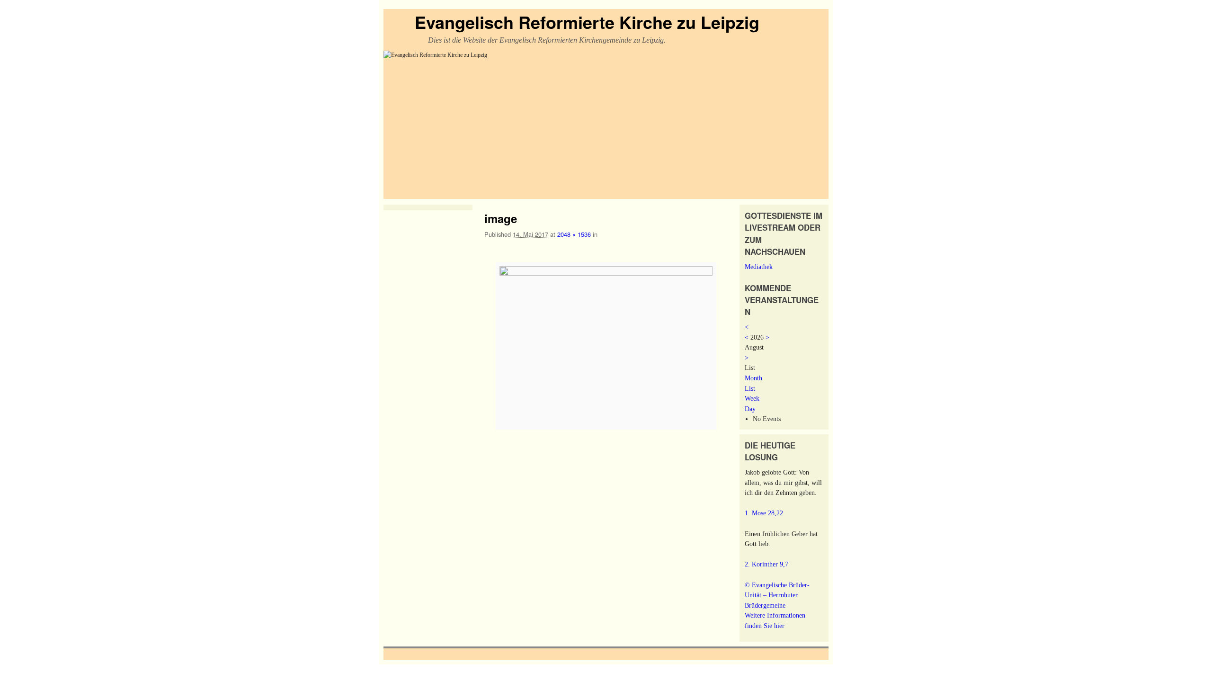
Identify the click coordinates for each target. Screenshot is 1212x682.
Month (753, 378)
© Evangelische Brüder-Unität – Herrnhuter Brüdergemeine (777, 595)
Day (750, 409)
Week (752, 398)
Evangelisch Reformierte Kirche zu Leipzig (587, 21)
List (750, 388)
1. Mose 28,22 (764, 513)
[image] (606, 346)
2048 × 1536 (574, 234)
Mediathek (759, 266)
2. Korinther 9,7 (766, 564)
